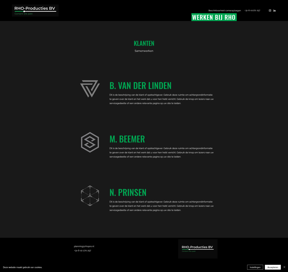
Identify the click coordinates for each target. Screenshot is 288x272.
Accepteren (272, 267)
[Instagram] (270, 10)
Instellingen (255, 267)
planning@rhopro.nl (84, 246)
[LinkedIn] (274, 10)
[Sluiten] (284, 267)
